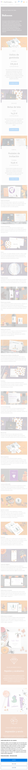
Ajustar (14, 767)
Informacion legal (13, 755)
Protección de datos (5, 755)
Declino (14, 763)
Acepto (14, 760)
